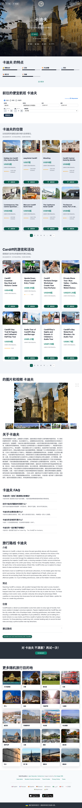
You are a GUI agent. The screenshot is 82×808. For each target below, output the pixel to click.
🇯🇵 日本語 (68, 786)
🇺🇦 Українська (38, 789)
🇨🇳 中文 (61, 786)
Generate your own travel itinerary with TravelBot (17, 636)
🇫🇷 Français (22, 786)
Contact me (40, 776)
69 (50, 235)
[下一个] (53, 235)
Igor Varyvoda (33, 776)
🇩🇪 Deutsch (39, 786)
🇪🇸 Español (31, 786)
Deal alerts (20, 779)
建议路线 (7, 628)
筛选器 (44, 34)
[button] (77, 385)
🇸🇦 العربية (55, 786)
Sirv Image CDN (58, 776)
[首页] (41, 4)
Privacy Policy (56, 779)
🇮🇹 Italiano (48, 786)
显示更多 (41, 82)
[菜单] (2, 3)
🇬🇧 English (14, 786)
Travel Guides (46, 779)
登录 (78, 3)
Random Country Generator (32, 779)
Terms (63, 779)
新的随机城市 (41, 653)
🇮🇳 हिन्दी (46, 789)
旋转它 (35, 34)
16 (50, 365)
